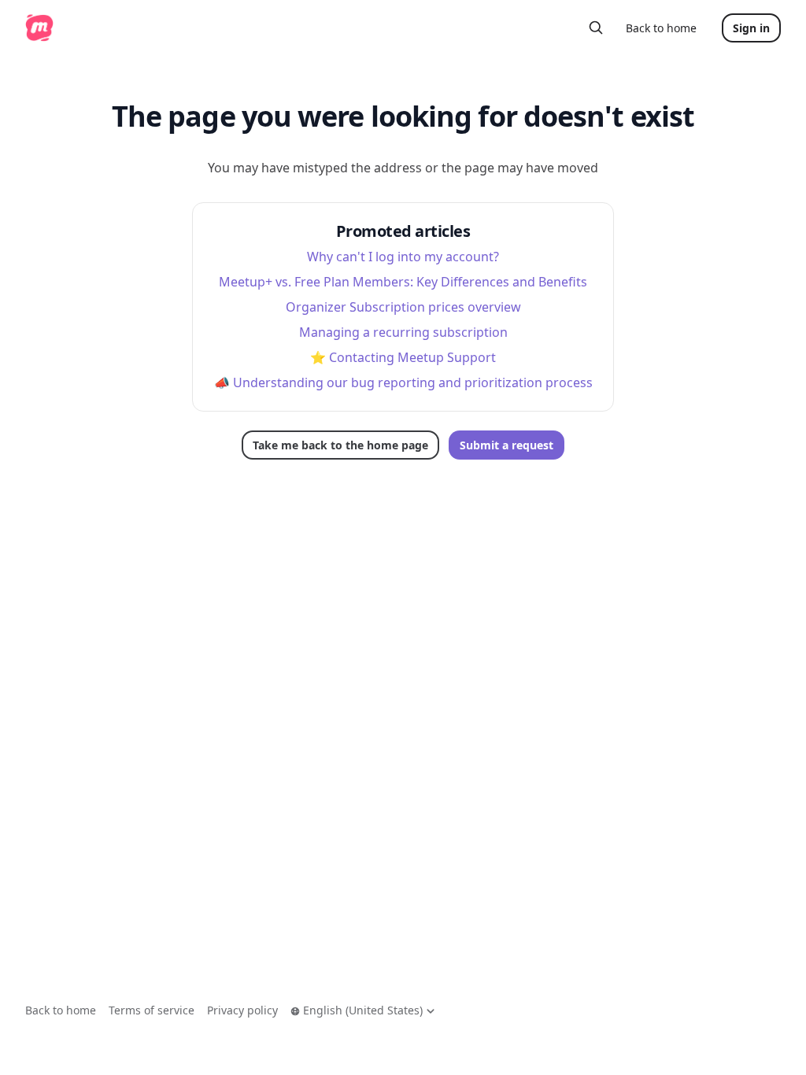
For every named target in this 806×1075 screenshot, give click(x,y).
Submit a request (506, 445)
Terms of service (151, 1010)
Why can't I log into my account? (403, 256)
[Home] (39, 27)
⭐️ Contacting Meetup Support (403, 357)
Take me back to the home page (340, 445)
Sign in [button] (751, 27)
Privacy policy (242, 1010)
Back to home (661, 27)
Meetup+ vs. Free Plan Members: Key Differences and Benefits (403, 281)
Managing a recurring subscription (403, 332)
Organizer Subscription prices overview (403, 307)
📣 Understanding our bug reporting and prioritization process (403, 382)
